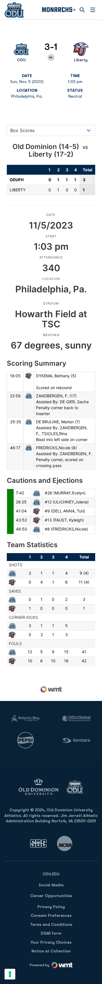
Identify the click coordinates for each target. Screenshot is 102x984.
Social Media (51, 885)
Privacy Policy (51, 906)
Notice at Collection (51, 951)
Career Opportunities (51, 895)
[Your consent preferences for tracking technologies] (10, 974)
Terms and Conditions (51, 924)
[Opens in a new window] (38, 843)
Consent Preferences (51, 915)
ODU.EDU (51, 873)
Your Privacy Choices (51, 942)
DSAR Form (51, 933)
